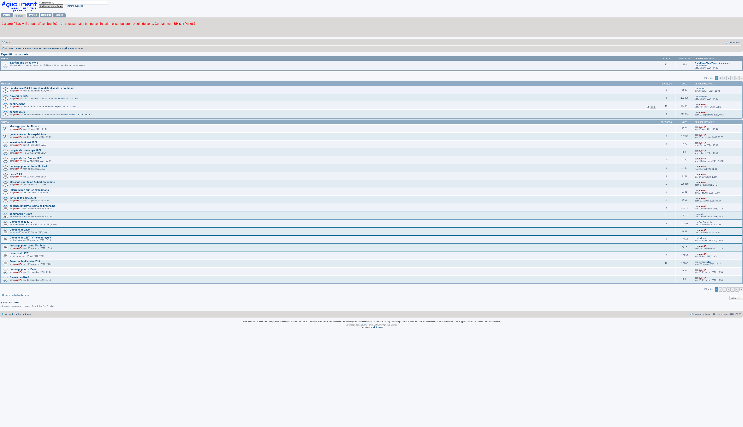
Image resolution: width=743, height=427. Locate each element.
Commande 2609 (20, 229)
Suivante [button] (741, 78)
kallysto (17, 240)
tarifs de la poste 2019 (23, 197)
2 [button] (720, 78)
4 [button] (728, 78)
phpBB (363, 325)
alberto (16, 256)
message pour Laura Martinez (27, 245)
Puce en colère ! (19, 277)
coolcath (17, 216)
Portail (6, 15)
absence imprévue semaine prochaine (32, 205)
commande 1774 (19, 253)
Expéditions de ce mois (24, 62)
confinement (17, 103)
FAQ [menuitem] (7, 42)
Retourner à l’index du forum (15, 295)
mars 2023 (16, 174)
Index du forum (23, 314)
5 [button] (733, 78)
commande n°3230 (21, 213)
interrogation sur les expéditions (29, 190)
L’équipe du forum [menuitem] (702, 314)
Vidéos (59, 15)
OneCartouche (20, 224)
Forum (19, 16)
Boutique (46, 15)
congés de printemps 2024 (25, 150)
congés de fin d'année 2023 (26, 158)
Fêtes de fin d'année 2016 (25, 261)
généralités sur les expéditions (28, 134)
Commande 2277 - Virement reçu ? (30, 237)
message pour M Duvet (23, 269)
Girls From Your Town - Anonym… (712, 63)
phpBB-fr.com (377, 327)
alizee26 (17, 232)
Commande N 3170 (21, 221)
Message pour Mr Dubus (24, 126)
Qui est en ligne (9, 302)
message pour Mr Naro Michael (28, 166)
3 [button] (724, 78)
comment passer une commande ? (75, 114)
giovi (700, 214)
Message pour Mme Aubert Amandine (32, 182)
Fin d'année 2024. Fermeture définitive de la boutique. (42, 88)
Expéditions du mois (14, 54)
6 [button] (737, 78)
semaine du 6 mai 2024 (23, 142)
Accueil (9, 314)
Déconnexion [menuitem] (735, 42)
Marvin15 (702, 65)
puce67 (17, 91)
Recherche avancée (73, 6)
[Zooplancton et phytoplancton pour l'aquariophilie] (20, 12)
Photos (33, 15)
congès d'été (17, 111)
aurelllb (701, 88)
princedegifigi (704, 262)
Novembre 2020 (19, 96)
